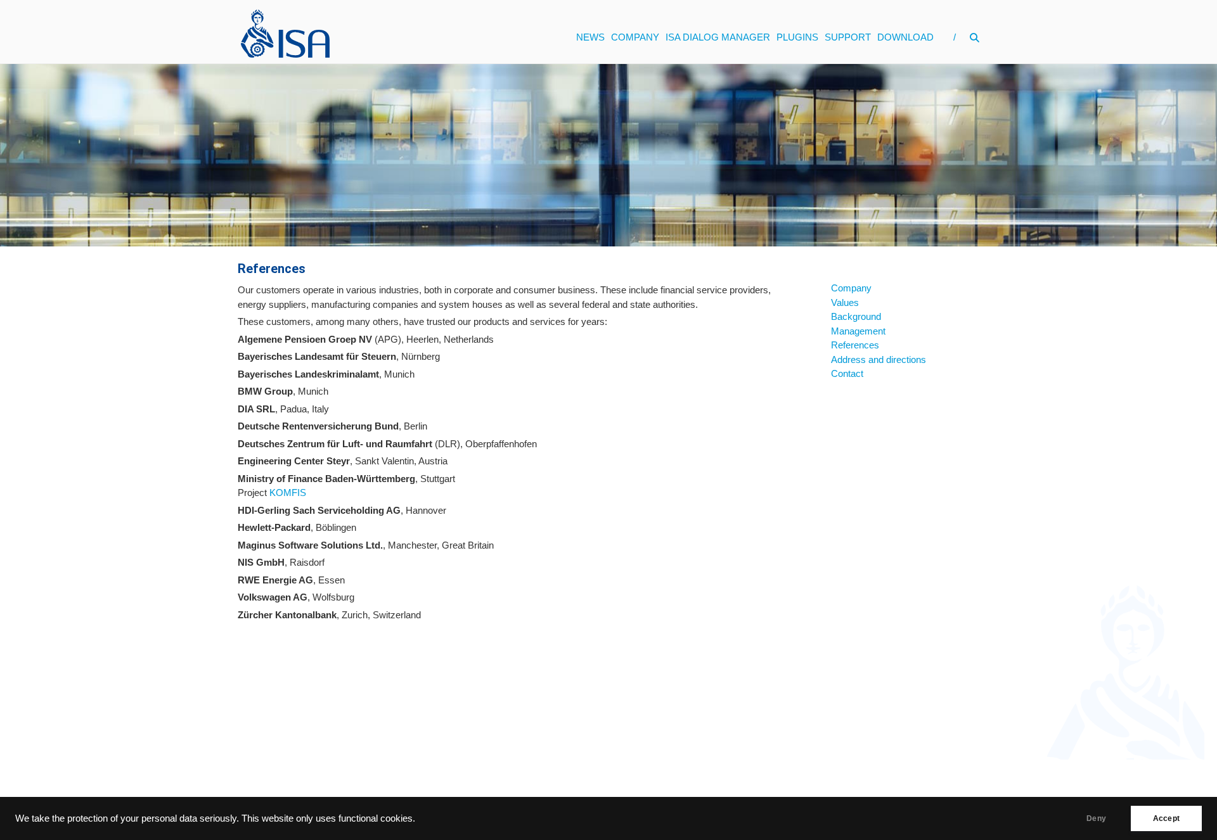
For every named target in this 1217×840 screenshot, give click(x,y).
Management (858, 331)
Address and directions (878, 359)
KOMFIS (287, 492)
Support (848, 37)
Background (856, 316)
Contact (847, 373)
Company (635, 37)
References (855, 345)
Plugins (797, 37)
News (590, 37)
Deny (1096, 818)
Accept (1166, 818)
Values (845, 302)
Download (905, 37)
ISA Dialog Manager (718, 37)
